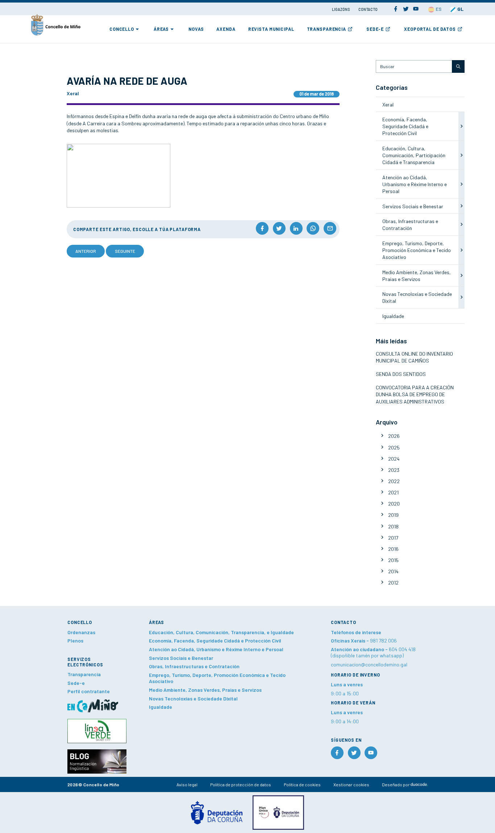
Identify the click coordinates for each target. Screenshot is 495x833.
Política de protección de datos (240, 784)
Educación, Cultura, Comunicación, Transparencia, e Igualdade (221, 632)
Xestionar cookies (351, 784)
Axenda (225, 29)
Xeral (388, 104)
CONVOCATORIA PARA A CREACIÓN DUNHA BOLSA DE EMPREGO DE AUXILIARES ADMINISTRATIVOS (415, 394)
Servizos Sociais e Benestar (412, 206)
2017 (393, 538)
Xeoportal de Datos (430, 29)
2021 (393, 492)
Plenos (75, 640)
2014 (393, 571)
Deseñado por (396, 784)
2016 (393, 549)
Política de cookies (302, 784)
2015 (393, 560)
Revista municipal (271, 29)
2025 (394, 447)
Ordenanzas (81, 632)
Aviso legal (186, 784)
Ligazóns (341, 9)
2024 (394, 459)
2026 (394, 436)
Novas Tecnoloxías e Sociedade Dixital (193, 698)
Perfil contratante (88, 691)
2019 (393, 515)
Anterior (85, 251)
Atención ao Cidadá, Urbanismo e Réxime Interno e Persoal (414, 184)
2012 (393, 582)
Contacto (368, 9)
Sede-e (375, 29)
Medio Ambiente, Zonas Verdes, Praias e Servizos (205, 690)
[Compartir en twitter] (279, 228)
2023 (393, 470)
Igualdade (393, 316)
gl (459, 9)
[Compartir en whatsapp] (313, 228)
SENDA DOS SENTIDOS (401, 374)
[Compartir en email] (330, 228)
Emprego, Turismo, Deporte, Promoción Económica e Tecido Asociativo (416, 250)
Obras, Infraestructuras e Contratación (194, 666)
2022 (394, 481)
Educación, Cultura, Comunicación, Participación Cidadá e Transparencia (413, 155)
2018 (393, 526)
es (438, 9)
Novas (196, 29)
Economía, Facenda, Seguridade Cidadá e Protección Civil (405, 126)
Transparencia (326, 29)
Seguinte (125, 251)
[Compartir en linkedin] (296, 228)
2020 (394, 504)
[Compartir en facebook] (262, 228)
